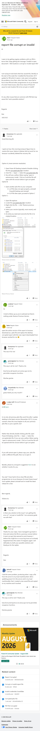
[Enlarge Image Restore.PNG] (20, 237)
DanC (8, 38)
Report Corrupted (10, 677)
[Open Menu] (37, 26)
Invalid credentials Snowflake (14, 691)
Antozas (17, 708)
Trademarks (4, 724)
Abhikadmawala (19, 679)
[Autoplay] (16, 664)
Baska (8, 325)
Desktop (5, 26)
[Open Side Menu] (2, 21)
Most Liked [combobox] (34, 129)
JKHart (15, 687)
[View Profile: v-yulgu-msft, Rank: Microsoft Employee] (4, 403)
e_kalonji (10, 304)
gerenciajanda (12, 361)
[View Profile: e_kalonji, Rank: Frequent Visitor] (5, 305)
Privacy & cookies (17, 721)
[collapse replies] (20, 132)
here (30, 465)
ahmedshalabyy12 (18, 701)
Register (30, 21)
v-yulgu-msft (10, 402)
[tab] (19, 664)
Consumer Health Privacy (26, 727)
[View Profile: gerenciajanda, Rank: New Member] (5, 362)
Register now (6, 15)
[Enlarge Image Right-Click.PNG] (20, 277)
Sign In (36, 21)
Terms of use (27, 721)
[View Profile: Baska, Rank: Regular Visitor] (4, 326)
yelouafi (9, 569)
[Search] (25, 21)
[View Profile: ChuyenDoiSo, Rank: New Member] (5, 388)
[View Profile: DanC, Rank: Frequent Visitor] (3, 38)
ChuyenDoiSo (12, 387)
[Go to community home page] (14, 21)
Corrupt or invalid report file (14, 684)
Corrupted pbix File (11, 699)
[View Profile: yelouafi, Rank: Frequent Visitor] (4, 570)
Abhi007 (17, 694)
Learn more (23, 33)
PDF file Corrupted (11, 706)
